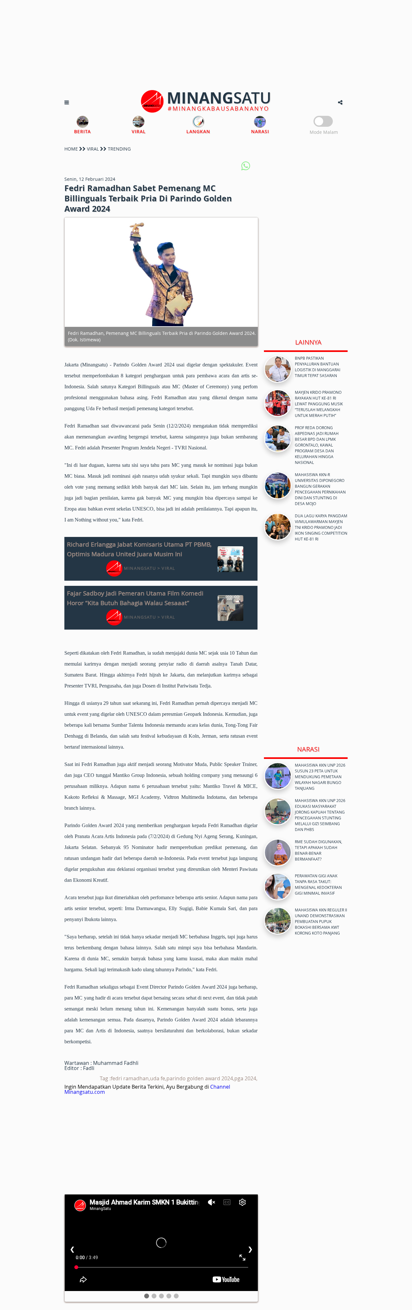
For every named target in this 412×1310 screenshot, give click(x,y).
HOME (71, 149)
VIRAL (93, 149)
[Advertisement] (206, 45)
